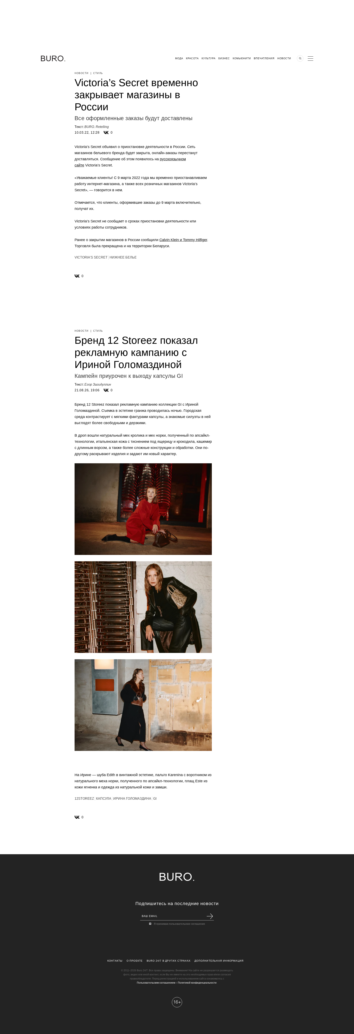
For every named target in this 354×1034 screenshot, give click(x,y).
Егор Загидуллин (97, 384)
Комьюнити (242, 58)
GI (155, 798)
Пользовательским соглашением (156, 982)
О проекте (135, 960)
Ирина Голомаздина (132, 798)
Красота (192, 58)
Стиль (98, 73)
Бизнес (224, 58)
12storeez (84, 798)
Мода (179, 58)
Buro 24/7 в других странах (169, 960)
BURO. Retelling (96, 127)
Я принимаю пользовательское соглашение (179, 923)
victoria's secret (91, 257)
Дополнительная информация (219, 960)
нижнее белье (123, 257)
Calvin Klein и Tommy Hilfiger (183, 240)
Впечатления (264, 58)
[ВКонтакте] (106, 132)
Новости (284, 58)
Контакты (115, 960)
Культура (209, 58)
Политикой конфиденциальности (197, 982)
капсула (103, 798)
